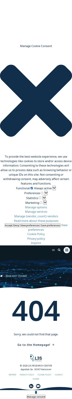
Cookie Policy (36, 234)
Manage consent (36, 396)
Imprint (36, 243)
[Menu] (67, 250)
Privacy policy (36, 238)
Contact (59, 375)
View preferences (30, 225)
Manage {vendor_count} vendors (36, 216)
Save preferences (50, 225)
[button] (36, 101)
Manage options (36, 207)
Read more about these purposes (36, 221)
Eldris (36, 379)
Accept (8, 225)
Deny (16, 225)
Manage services (36, 212)
